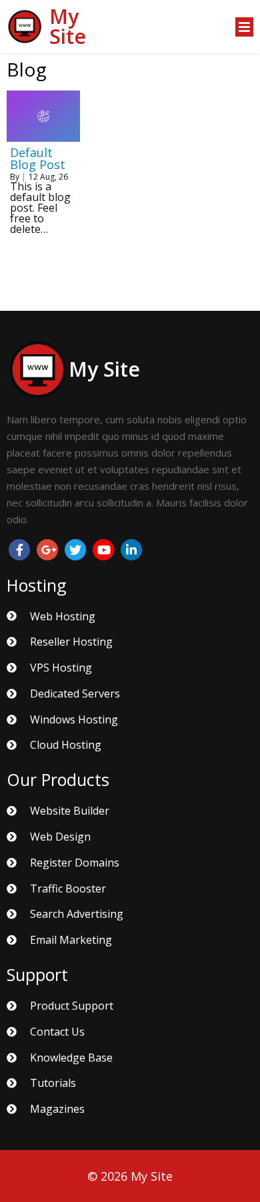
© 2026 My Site (130, 1176)
